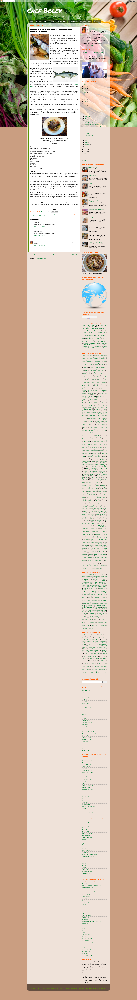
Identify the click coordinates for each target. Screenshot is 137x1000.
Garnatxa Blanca (92, 647)
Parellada (97, 485)
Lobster (97, 461)
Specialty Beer (89, 620)
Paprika (90, 485)
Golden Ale (84, 597)
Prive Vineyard (85, 797)
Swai (105, 542)
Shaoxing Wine (85, 528)
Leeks (99, 456)
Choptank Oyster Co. (86, 699)
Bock (83, 586)
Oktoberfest (103, 610)
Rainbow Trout (89, 503)
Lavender (95, 456)
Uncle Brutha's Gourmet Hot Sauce (89, 747)
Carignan (103, 639)
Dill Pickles (87, 416)
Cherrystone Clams (90, 393)
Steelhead (86, 539)
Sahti (97, 616)
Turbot (91, 554)
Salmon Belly (103, 518)
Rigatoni (100, 512)
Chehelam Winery (86, 766)
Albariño (95, 634)
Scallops (84, 523)
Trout (100, 552)
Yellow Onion (103, 565)
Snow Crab (100, 532)
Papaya (104, 484)
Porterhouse (105, 499)
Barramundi (104, 369)
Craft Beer (87, 409)
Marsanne (99, 651)
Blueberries (89, 379)
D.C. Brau (84, 839)
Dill (82, 416)
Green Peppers (91, 443)
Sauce (89, 521)
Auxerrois (88, 636)
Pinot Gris (98, 658)
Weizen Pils (92, 627)
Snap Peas (94, 532)
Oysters (72, 214)
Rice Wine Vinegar (94, 512)
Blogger (104, 988)
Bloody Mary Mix (93, 378)
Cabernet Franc (99, 637)
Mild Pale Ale (103, 608)
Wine (45, 215)
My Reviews (97, 21)
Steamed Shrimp (92, 175)
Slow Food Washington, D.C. (88, 942)
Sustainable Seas (85, 944)
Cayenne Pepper (94, 390)
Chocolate (103, 397)
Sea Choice (84, 928)
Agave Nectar (88, 357)
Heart (101, 447)
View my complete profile (87, 45)
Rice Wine (86, 512)
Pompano (83, 499)
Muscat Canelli (104, 654)
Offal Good (84, 728)
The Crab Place (85, 743)
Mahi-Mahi (100, 462)
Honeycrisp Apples (94, 450)
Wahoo (91, 559)
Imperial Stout (101, 605)
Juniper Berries (104, 452)
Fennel (95, 422)
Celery (83, 392)
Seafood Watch (85, 930)
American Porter (104, 576)
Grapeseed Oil (85, 440)
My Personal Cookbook (42, 21)
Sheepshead (92, 528)
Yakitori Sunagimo (92, 217)
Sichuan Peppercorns (86, 531)
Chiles (93, 396)
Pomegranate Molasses (100, 497)
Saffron (103, 517)
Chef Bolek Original (47, 214)
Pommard (90, 660)
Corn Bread (103, 405)
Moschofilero (104, 653)
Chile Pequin (87, 396)
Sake (92, 518)
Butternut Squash (103, 385)
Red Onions (89, 508)
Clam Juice (93, 401)
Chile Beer (84, 589)
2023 (85, 90)
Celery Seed (90, 391)
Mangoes (96, 464)
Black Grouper (90, 375)
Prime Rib (98, 500)
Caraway (83, 388)
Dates (99, 415)
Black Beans (101, 373)
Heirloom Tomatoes (90, 449)
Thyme (41, 215)
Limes (88, 461)
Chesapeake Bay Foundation (88, 894)
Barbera (93, 636)
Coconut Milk (91, 404)
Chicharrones (101, 393)
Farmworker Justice (86, 902)
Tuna (87, 554)
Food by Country (86, 906)
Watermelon (89, 560)
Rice (84, 511)
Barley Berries (89, 369)
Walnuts (103, 559)
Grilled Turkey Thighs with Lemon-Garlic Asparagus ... (94, 127)
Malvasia (94, 651)
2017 (85, 103)
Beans (99, 370)
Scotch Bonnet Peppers (93, 523)
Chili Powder (99, 396)
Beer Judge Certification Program (89, 891)
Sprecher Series (104, 343)
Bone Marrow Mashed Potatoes (95, 242)
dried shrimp (98, 568)
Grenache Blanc (91, 648)
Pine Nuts (93, 493)
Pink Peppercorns (92, 494)
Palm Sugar (87, 484)
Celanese (97, 641)
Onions (68, 214)
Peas (101, 488)
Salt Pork (87, 520)
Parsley (97, 487)
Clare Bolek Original (101, 332)
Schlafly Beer (85, 867)
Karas (83, 778)
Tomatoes (84, 553)
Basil (86, 370)
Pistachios (85, 496)
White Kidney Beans (89, 562)
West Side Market (86, 750)
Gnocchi (83, 437)
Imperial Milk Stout (93, 602)
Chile (99, 395)
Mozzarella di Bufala (92, 472)
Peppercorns (98, 490)
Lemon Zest (94, 458)
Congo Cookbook (86, 896)
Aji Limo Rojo (101, 357)
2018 (85, 101)
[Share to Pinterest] (57, 212)
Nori (89, 475)
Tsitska (92, 671)
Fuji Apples (97, 432)
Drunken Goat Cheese (92, 418)
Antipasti (87, 363)
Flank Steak (87, 430)
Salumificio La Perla (86, 735)
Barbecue (83, 369)
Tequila (88, 548)
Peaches (88, 488)
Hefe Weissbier (96, 597)
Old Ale (83, 611)
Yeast (91, 565)
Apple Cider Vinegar (102, 363)
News (97, 338)
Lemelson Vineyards (86, 780)
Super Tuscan (103, 664)
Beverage (85, 373)
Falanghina (89, 645)
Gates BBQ (84, 711)
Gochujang (100, 437)
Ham (83, 447)
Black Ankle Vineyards (87, 761)
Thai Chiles (99, 548)
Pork (92, 499)
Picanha (99, 491)
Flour (97, 430)
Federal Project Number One (100, 334)
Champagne (103, 641)
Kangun (91, 650)
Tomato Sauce (102, 551)
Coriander (89, 405)
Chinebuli (98, 642)
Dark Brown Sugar (92, 415)
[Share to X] (54, 212)
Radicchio (97, 502)
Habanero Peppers (86, 446)
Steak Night (87, 344)
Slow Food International (87, 938)
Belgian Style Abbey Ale (90, 580)
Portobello (85, 500)
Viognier (97, 672)
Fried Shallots (84, 432)
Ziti (89, 568)
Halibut (103, 446)
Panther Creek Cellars (87, 793)
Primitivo (96, 660)
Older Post (75, 255)
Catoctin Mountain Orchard (88, 694)
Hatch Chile (94, 447)
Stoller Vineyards (86, 804)
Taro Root (94, 546)
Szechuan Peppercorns (98, 545)
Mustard (91, 474)
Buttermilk (96, 385)
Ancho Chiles (93, 360)
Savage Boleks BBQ (101, 341)
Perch (104, 490)
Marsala (88, 466)
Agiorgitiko (84, 634)
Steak (105, 537)
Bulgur (99, 384)
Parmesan (103, 485)
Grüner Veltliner (85, 650)
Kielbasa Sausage (86, 455)
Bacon (92, 367)
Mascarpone (94, 466)
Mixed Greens (104, 469)
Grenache (85, 648)
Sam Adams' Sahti (89, 135)
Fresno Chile (103, 430)
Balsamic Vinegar (100, 367)
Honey (87, 450)
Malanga (83, 651)
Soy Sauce (104, 534)
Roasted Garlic (84, 515)
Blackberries (85, 378)
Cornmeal (89, 407)
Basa (83, 370)
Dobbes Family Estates (87, 770)
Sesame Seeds (93, 527)
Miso (99, 469)
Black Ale (89, 585)
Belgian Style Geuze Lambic (87, 582)
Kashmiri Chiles (104, 453)
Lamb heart (90, 456)
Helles (83, 599)
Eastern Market (85, 703)
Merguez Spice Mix (94, 468)
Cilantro (102, 399)
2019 (85, 99)
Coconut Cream (102, 402)
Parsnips (103, 487)
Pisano (83, 795)
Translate (93, 319)
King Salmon (93, 455)
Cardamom (89, 388)
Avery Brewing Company (87, 826)
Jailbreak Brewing (86, 852)
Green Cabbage (104, 440)
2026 (85, 84)
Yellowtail (105, 567)
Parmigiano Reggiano (87, 487)
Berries (105, 372)
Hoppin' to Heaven (89, 122)
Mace (91, 462)
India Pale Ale (87, 607)
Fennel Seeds (102, 422)
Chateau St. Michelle (86, 764)
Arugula (98, 366)
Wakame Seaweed (97, 559)
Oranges (89, 481)
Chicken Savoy (91, 234)
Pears (97, 488)
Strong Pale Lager (93, 622)
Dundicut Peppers (85, 419)
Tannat (98, 666)
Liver (93, 461)
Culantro (99, 412)
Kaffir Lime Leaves (87, 453)
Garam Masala (89, 434)
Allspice (96, 358)
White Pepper (103, 562)
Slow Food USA (85, 940)
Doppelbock (93, 591)
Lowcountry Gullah (86, 915)
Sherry (97, 528)
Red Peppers (104, 508)
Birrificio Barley (85, 829)
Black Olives (97, 375)
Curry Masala (94, 413)
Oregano (102, 481)
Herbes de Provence (99, 449)
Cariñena (83, 641)
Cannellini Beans (91, 387)
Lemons (83, 459)
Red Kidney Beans (101, 506)
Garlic (65, 214)
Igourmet (84, 713)
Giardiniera (84, 435)
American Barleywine (101, 574)
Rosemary (90, 517)
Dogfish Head (85, 843)
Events (83, 334)
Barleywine (96, 369)
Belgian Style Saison (86, 583)
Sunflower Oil (99, 542)
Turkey (95, 554)
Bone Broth (100, 379)
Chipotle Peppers (89, 398)
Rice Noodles (91, 511)
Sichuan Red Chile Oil (96, 531)
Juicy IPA (85, 608)
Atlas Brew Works (86, 824)
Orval (83, 862)
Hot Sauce (87, 452)
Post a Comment (35, 248)
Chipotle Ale (92, 589)
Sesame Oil (84, 527)
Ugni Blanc (98, 671)
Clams (98, 401)
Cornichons (84, 407)
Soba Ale (83, 620)
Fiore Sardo (101, 427)
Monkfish (95, 471)
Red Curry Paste (93, 506)
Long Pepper (103, 461)
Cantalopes (98, 387)
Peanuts (92, 488)
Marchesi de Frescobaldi (87, 785)
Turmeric (90, 556)
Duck (99, 418)
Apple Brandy (93, 363)
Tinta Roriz (91, 668)
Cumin (105, 412)
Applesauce (96, 364)
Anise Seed (103, 361)
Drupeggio (84, 645)
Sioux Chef (84, 932)
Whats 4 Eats (85, 953)
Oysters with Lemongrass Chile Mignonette (95, 200)
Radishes (83, 503)
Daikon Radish (84, 415)
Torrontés (83, 669)
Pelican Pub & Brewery (87, 863)
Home (31, 21)
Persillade (89, 491)
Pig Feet (104, 491)
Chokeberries (84, 399)
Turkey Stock (84, 555)
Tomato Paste (94, 551)
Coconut (95, 402)
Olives (104, 477)
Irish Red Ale (98, 607)
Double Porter (86, 594)
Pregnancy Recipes (93, 340)
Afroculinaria (85, 883)
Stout (87, 622)
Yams (87, 565)
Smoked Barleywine (88, 619)
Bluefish (41, 214)
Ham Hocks (88, 447)
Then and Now (98, 346)
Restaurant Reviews (90, 341)
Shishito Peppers (96, 529)
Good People (87, 130)
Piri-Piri (105, 494)
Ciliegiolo (103, 642)
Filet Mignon (85, 427)
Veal (105, 555)
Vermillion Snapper (96, 557)
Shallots (102, 527)
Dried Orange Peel (100, 416)
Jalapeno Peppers (94, 452)
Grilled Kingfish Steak (93, 183)
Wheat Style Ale (99, 627)
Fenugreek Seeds (91, 424)
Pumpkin (87, 502)
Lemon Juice (85, 458)
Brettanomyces (103, 586)
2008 (85, 160)
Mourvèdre (85, 654)
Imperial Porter (94, 603)
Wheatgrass (101, 560)
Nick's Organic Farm (86, 726)
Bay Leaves (36, 214)
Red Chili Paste (86, 506)
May (86, 138)
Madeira (94, 462)
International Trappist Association (89, 910)
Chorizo (90, 399)
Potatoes (91, 500)
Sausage (95, 521)
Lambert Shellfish (86, 720)
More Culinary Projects (85, 21)
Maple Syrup (102, 464)
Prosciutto (104, 500)
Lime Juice (101, 459)
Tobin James (84, 808)
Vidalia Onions (104, 557)
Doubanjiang (93, 416)
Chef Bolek (45, 10)
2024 (85, 88)
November (87, 112)
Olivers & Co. (85, 730)
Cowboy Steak (100, 407)
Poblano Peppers (102, 496)
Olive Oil (98, 477)
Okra (87, 477)
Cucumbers (93, 412)
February (87, 144)
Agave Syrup (95, 357)
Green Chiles (87, 441)
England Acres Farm (86, 707)
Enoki (98, 421)
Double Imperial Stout (89, 593)
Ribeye (101, 509)
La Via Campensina (86, 913)
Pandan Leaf (98, 484)
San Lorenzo (85, 798)
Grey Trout (104, 443)
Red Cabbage (98, 505)
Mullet (99, 472)
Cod (97, 404)
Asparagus (105, 366)
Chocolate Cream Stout (101, 589)
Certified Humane (86, 893)
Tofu (96, 549)
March (86, 142)
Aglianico (89, 634)
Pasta (83, 488)
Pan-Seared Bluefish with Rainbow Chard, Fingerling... (94, 132)
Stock (96, 539)
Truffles (104, 552)
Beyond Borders (73, 21)
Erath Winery (85, 774)
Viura (102, 672)
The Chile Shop (85, 741)
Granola (100, 438)
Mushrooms (104, 472)
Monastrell (86, 653)
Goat (88, 437)
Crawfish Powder (85, 410)
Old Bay (91, 477)
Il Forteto (84, 714)
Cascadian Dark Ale (94, 588)
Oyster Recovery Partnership (88, 927)
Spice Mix (104, 536)
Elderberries (90, 421)
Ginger (97, 435)
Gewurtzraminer (99, 647)
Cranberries (98, 409)
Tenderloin (84, 548)
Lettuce (94, 459)
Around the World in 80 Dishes (58, 21)
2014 (85, 110)
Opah (93, 479)
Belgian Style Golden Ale (99, 582)
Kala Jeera (94, 453)
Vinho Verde (90, 672)
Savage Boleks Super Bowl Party (91, 343)
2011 (85, 153)
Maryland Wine (85, 917)
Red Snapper (86, 509)
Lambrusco (97, 650)
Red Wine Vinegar (94, 509)
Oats (98, 475)
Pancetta (92, 484)
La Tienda (84, 718)
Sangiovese (85, 663)
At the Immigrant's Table (87, 887)
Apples (91, 364)
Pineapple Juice (104, 493)
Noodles (84, 475)
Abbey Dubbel (85, 574)
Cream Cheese (93, 410)
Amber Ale (92, 574)
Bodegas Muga (85, 762)
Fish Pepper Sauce (92, 192)
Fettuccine (102, 425)
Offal (83, 477)
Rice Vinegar (104, 511)
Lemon (104, 456)
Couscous (94, 407)
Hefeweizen (103, 597)
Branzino (100, 381)
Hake (98, 446)
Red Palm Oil (96, 508)
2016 (85, 105)
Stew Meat (91, 539)
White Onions (96, 562)
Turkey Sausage (102, 554)
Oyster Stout (89, 611)
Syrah (88, 666)
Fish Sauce (100, 429)
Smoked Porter (103, 619)
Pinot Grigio (92, 658)
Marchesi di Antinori (86, 787)
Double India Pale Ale (101, 593)
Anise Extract (97, 361)
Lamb (83, 456)
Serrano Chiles (100, 525)
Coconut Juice (84, 404)
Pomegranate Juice (90, 497)
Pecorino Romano (85, 490)
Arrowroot (87, 366)
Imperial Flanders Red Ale (92, 600)
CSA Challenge (85, 328)
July (86, 118)
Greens (99, 443)
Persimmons (94, 491)
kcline (94, 988)
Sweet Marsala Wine (95, 543)
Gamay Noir (104, 645)
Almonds (103, 358)
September (87, 116)
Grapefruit (105, 438)
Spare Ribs (99, 536)
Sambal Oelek (99, 520)
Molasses (85, 471)
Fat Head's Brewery (86, 844)
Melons (87, 468)
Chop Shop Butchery (86, 697)
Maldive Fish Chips (89, 464)
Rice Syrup (97, 511)
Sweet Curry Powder (86, 543)
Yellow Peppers (85, 567)
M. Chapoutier (85, 783)
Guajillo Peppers (102, 444)
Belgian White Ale (94, 583)
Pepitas (92, 490)
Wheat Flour (95, 560)
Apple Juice (86, 364)
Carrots (96, 388)
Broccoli (97, 382)
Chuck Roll (96, 399)
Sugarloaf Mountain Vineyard (88, 806)
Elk (94, 421)
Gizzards (103, 435)
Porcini (88, 499)
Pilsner (100, 611)
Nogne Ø (84, 858)
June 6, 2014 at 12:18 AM (39, 226)
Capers (104, 387)
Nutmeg (93, 475)
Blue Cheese (100, 378)
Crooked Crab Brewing (87, 837)
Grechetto (91, 440)
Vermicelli (89, 557)
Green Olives (103, 441)
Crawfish (104, 409)
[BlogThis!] (53, 212)
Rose (91, 662)
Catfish (103, 388)
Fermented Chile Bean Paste (101, 424)
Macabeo (103, 650)
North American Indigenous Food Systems (91, 921)
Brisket (93, 382)
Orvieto (84, 656)
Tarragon (100, 546)
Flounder (92, 430)
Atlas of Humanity (86, 889)
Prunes (83, 502)
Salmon (96, 518)
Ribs (106, 509)
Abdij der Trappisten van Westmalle (90, 822)
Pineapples (85, 494)
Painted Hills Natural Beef (88, 732)
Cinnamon (84, 401)
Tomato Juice (86, 551)
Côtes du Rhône (102, 644)
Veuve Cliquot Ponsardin (87, 810)
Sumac (92, 540)
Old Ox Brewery (85, 860)
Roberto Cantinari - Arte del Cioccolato (90, 733)
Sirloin (104, 531)
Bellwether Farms (86, 690)
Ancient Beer (104, 577)
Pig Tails (88, 493)
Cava (88, 390)
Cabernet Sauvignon (89, 639)
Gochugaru (93, 437)
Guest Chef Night (101, 335)
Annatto (83, 363)
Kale (98, 453)
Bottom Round (90, 381)
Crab (106, 407)
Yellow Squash (94, 567)
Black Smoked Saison (88, 376)
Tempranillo (103, 666)
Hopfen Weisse (95, 599)
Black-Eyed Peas (104, 376)
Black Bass (95, 373)
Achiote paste (96, 355)
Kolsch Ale (91, 608)
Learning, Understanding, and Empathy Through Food (93, 53)
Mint (91, 469)
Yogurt (84, 568)
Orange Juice (99, 479)
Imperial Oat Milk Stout (102, 602)
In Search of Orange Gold (87, 337)
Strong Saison (100, 622)
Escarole (101, 421)
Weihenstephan (85, 875)
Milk (106, 468)
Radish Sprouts (103, 502)
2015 (85, 108)
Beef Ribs (83, 372)
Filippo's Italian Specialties (88, 709)
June (86, 120)
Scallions (101, 522)
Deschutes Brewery (86, 841)
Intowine (84, 911)
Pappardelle (84, 485)
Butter (83, 385)
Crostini (104, 410)
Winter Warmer (91, 628)
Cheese (100, 391)
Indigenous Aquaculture (87, 908)
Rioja (105, 512)
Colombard (88, 644)
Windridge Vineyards (86, 814)
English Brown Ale (85, 596)
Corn (97, 405)
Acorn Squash (103, 355)
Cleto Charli (84, 768)
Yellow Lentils (96, 565)
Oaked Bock (97, 610)
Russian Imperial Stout (100, 614)
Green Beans (97, 440)
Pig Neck (83, 493)
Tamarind (88, 546)
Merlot (100, 468)
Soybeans (86, 536)
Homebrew (88, 599)
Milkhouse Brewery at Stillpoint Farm (90, 854)
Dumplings (104, 418)
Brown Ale (103, 382)
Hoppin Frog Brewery (87, 850)
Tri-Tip (97, 552)
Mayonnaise (100, 466)
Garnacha (85, 647)
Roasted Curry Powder (100, 514)
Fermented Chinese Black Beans (87, 425)
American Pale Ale (95, 576)
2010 (85, 156)
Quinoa (92, 502)
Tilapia (92, 549)
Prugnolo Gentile (102, 660)
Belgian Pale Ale (96, 579)
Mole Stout (84, 610)
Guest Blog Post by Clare (89, 335)
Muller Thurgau (97, 654)
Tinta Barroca (84, 668)
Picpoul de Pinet (85, 658)
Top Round (92, 552)
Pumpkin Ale (84, 613)
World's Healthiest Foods (87, 955)
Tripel (88, 625)
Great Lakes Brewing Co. (87, 846)
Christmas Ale (85, 591)
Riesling (83, 662)
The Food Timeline (86, 947)
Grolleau (83, 444)
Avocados (86, 367)
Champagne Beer (102, 588)
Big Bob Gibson (85, 692)
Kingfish (98, 455)
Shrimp (103, 530)
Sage (83, 518)
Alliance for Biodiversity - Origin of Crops (91, 885)
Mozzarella (84, 472)
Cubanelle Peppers (85, 412)
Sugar (87, 540)
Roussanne (105, 662)
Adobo (83, 357)
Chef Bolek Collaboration (98, 328)
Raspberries (100, 503)
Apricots (101, 364)
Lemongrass (102, 458)
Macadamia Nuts (85, 462)
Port (96, 499)
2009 (85, 158)
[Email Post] (48, 211)
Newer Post (33, 255)
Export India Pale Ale (94, 596)
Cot (97, 644)
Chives (97, 398)
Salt (82, 520)
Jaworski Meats (85, 716)
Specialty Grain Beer (98, 620)
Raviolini (105, 503)
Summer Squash (98, 540)
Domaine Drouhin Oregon (88, 772)
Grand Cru (90, 597)
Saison (88, 518)
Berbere (101, 372)
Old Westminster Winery (87, 791)
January (87, 146)
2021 (85, 95)
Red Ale (83, 614)
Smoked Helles (95, 619)
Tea (104, 546)
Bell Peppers (94, 372)
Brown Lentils (84, 384)
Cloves (88, 402)
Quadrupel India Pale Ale (101, 613)
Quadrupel (91, 613)
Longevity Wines (86, 781)
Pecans (104, 488)
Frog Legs (91, 432)
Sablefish (97, 517)
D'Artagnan (84, 701)
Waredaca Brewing (86, 873)
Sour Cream (97, 534)
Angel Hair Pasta (90, 361)
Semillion (92, 664)
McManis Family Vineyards (88, 789)
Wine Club (91, 348)
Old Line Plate (85, 923)
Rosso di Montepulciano (98, 662)
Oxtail (83, 482)
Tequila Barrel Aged (91, 623)
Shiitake (85, 529)
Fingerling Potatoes (57, 214)
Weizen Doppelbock (85, 627)
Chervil (96, 393)
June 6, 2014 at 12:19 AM (39, 235)
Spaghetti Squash (92, 536)
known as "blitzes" (69, 60)
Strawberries (101, 539)
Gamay (99, 645)
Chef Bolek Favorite (89, 330)
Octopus (103, 475)
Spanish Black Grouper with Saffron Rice (94, 124)
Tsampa (90, 226)
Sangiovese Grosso (93, 663)
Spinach (85, 537)
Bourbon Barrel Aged (91, 586)
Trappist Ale (99, 623)
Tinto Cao (103, 668)
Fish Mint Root (87, 429)
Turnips (96, 555)
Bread (105, 381)
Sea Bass (102, 523)
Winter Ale (85, 628)
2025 (85, 86)
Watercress (84, 560)
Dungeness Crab (93, 419)
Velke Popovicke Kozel (87, 871)
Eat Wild (84, 705)
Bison (90, 373)
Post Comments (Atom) (41, 258)
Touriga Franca (94, 669)
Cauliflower (84, 390)
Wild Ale (105, 627)
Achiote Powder (89, 355)
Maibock (96, 608)
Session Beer (97, 617)
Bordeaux (90, 637)
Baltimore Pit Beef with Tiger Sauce (96, 209)
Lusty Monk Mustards (87, 722)
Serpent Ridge (85, 800)
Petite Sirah (102, 656)
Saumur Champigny (102, 663)
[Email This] (51, 212)
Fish (63, 214)
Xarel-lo (88, 674)
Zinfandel (93, 674)
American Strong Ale (87, 577)
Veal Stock (84, 557)
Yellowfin (100, 567)
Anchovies (100, 360)
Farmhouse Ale (103, 596)
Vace (83, 749)
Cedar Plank (103, 390)
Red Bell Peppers (92, 505)
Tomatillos (105, 549)
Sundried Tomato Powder (91, 542)
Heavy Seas (84, 848)
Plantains (95, 496)
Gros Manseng (103, 648)
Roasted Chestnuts (91, 514)
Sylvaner (83, 666)
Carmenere (89, 641)
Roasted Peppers (92, 515)
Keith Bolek (36, 240)
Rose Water (84, 517)
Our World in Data (86, 925)
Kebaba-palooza (89, 338)
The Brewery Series (98, 344)
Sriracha (95, 537)
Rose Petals (104, 515)
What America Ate (86, 951)
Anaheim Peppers (85, 360)
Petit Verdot (95, 656)
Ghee (105, 434)
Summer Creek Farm (86, 739)
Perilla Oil (84, 491)
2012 (85, 151)
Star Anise (100, 537)
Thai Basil (93, 548)
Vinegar (85, 559)
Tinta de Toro (97, 668)
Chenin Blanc (92, 642)
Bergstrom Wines (86, 759)
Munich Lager (91, 610)
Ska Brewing (85, 869)
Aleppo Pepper (89, 358)
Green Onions (84, 443)
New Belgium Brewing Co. (88, 856)
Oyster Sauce (98, 482)
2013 (85, 149)
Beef (103, 370)
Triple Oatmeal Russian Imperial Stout (99, 625)
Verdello (103, 671)
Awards (102, 325)
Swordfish (91, 545)
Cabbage (83, 387)
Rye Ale (83, 616)
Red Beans (85, 505)
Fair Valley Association (87, 776)
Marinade (83, 466)
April (86, 140)
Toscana (88, 669)
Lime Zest (84, 461)
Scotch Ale (90, 617)
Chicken (87, 395)
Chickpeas (94, 395)
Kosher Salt (104, 455)
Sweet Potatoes (104, 543)
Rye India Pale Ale (91, 616)
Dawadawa (104, 415)
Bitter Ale (101, 583)
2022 (85, 92)
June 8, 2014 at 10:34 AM (39, 245)
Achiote (83, 355)
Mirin (96, 469)
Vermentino (84, 672)
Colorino (93, 644)
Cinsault (83, 644)
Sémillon (94, 666)
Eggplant (105, 419)
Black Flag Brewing (86, 835)
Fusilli (102, 432)
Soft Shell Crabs (90, 534)
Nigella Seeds (104, 474)
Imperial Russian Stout (90, 605)
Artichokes (93, 366)
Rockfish (98, 515)
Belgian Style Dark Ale (101, 580)
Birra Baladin (85, 827)
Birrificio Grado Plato (87, 833)
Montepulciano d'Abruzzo (95, 653)
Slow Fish (84, 936)
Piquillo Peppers (100, 494)
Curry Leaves (87, 413)
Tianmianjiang (86, 549)
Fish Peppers (94, 429)
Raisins (95, 503)
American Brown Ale (86, 576)
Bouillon (96, 381)
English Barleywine (101, 594)
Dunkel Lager (93, 594)
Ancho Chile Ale (97, 577)
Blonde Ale (104, 585)
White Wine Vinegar (86, 564)
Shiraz (90, 529)
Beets (88, 372)
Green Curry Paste (95, 441)
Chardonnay (84, 642)
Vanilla (101, 555)
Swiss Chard (37, 215)
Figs (106, 425)
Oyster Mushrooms (89, 482)
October (87, 114)
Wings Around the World (102, 347)
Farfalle (90, 422)
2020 (85, 97)
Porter (100, 499)
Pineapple (98, 493)
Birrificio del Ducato (86, 831)
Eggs (85, 421)
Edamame (99, 419)
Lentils (89, 459)
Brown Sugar (92, 384)
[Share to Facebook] (56, 212)
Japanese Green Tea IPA (93, 167)
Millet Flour (86, 469)
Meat (105, 466)
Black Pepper (104, 375)
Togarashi (99, 549)
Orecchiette (95, 480)
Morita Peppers (102, 471)
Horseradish (101, 450)
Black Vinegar (96, 376)
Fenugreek (84, 424)
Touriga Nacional (102, 669)
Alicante (100, 634)
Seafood (32, 215)
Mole (90, 471)
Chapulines (96, 391)
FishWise (84, 904)
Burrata (104, 384)
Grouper (95, 444)
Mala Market (85, 724)
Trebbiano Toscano (85, 671)
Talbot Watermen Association (88, 946)
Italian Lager (104, 607)
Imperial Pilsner (86, 603)
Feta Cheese (97, 425)
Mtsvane (91, 654)
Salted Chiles (92, 520)
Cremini (99, 410)
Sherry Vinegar (103, 528)
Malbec (88, 651)
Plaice (90, 496)
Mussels (86, 474)
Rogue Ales (84, 865)
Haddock (94, 446)
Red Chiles (105, 505)
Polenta (83, 497)
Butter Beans (90, 385)
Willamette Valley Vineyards (88, 812)
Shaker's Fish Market (86, 737)
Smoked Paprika (86, 533)
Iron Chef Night (98, 337)
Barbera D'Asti (98, 636)
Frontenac (94, 645)
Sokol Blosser (85, 802)
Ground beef (89, 444)
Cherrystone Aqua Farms (87, 696)
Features (89, 334)
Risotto (83, 514)
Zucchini (93, 568)
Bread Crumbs (87, 382)
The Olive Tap (85, 745)
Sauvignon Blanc (85, 664)
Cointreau (101, 404)
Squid (90, 537)
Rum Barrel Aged (90, 614)
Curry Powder (101, 413)
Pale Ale (95, 611)
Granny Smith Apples (93, 438)
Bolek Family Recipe (101, 327)
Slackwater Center (86, 934)
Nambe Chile (98, 474)
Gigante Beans (90, 435)
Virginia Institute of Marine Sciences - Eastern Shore (93, 949)
